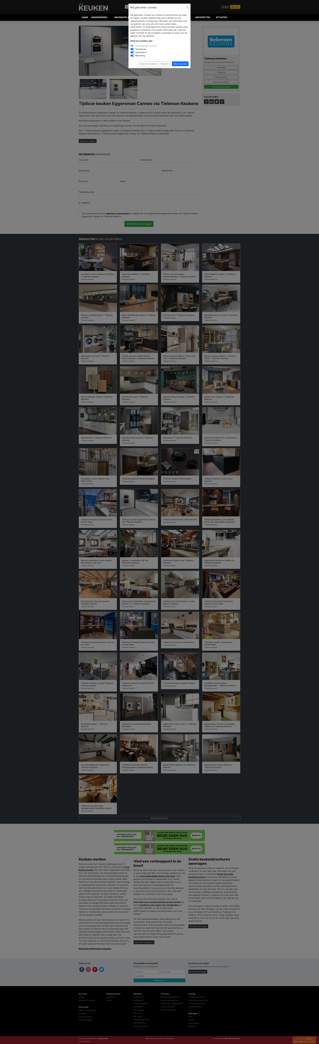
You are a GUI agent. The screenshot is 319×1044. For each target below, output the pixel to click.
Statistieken (141, 52)
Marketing (140, 55)
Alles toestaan (180, 64)
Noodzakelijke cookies (146, 46)
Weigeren (165, 64)
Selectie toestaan (148, 64)
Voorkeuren (140, 49)
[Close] (188, 7)
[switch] (132, 49)
